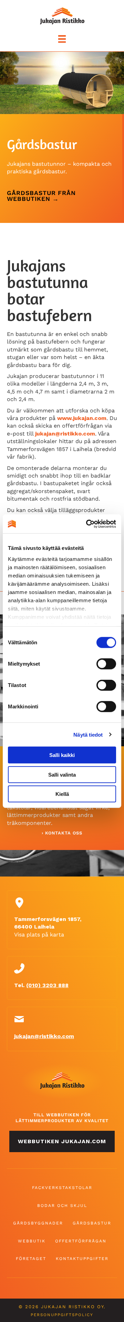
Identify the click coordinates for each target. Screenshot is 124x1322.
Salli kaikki (62, 755)
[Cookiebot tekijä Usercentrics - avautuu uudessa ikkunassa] (87, 523)
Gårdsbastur (92, 1223)
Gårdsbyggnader (38, 1223)
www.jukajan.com (81, 418)
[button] (62, 1141)
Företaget (31, 1258)
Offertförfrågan (80, 1241)
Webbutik (31, 1241)
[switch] (106, 663)
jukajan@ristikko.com (65, 433)
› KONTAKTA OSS (62, 833)
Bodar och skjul (62, 1205)
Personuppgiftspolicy (62, 1314)
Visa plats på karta (39, 934)
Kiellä (62, 794)
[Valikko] (62, 39)
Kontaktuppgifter (82, 1258)
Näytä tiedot (88, 734)
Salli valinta (62, 774)
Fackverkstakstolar (62, 1187)
